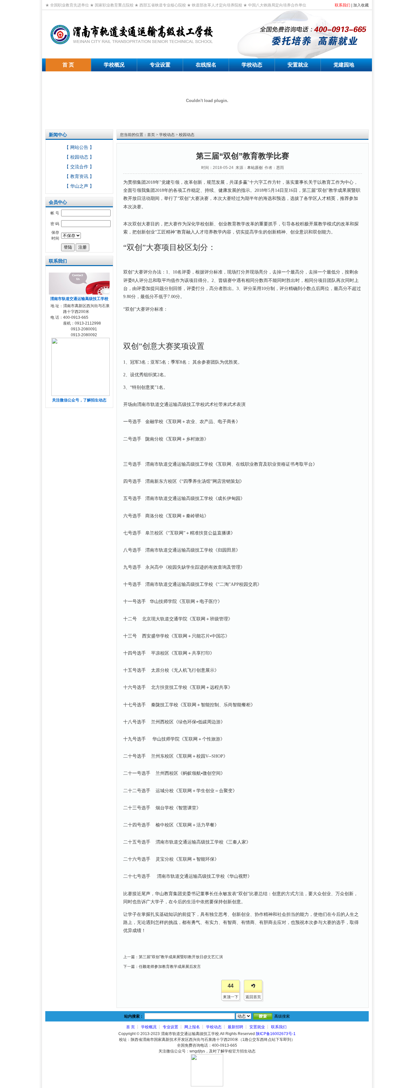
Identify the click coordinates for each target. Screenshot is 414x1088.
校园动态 (186, 134)
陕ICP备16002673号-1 (276, 1033)
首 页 (130, 1027)
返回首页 (253, 997)
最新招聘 (235, 1027)
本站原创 (255, 167)
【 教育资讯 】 (79, 176)
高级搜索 (282, 1016)
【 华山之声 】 (79, 186)
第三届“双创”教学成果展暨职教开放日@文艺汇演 (181, 957)
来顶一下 (230, 997)
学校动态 (167, 134)
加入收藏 (361, 5)
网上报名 (192, 1027)
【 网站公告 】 (79, 147)
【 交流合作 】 (79, 166)
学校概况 (149, 1027)
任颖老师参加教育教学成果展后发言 (170, 966)
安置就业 (257, 1027)
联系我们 (342, 5)
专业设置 (170, 1027)
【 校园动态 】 (79, 157)
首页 (151, 134)
